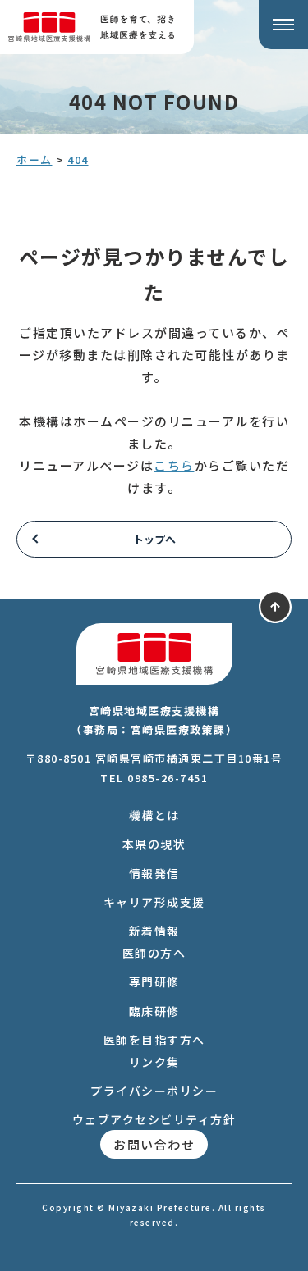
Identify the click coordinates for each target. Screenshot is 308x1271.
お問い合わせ (154, 1144)
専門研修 (154, 981)
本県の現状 (154, 844)
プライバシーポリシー (154, 1090)
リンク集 (154, 1062)
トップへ (154, 539)
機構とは (154, 815)
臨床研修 (154, 1011)
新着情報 (154, 930)
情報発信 (154, 873)
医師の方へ (154, 953)
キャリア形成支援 (154, 902)
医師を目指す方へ (154, 1040)
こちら (174, 465)
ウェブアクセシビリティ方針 (154, 1119)
